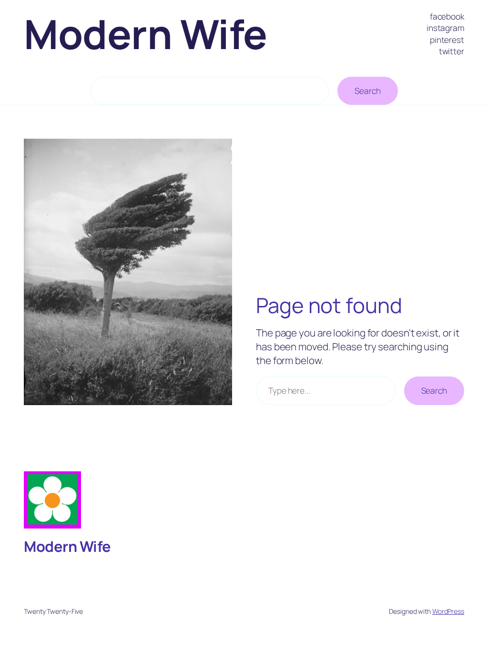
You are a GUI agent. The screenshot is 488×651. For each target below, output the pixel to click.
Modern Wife (145, 33)
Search (367, 90)
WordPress (448, 611)
